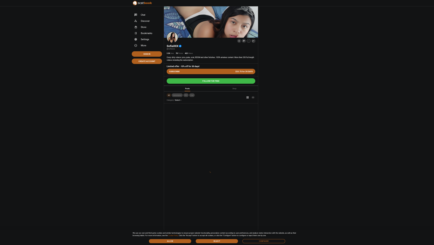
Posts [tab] (187, 88)
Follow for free (210, 81)
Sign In (146, 54)
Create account (146, 61)
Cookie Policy (173, 235)
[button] (147, 15)
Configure (264, 241)
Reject (217, 241)
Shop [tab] (234, 88)
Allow (170, 241)
